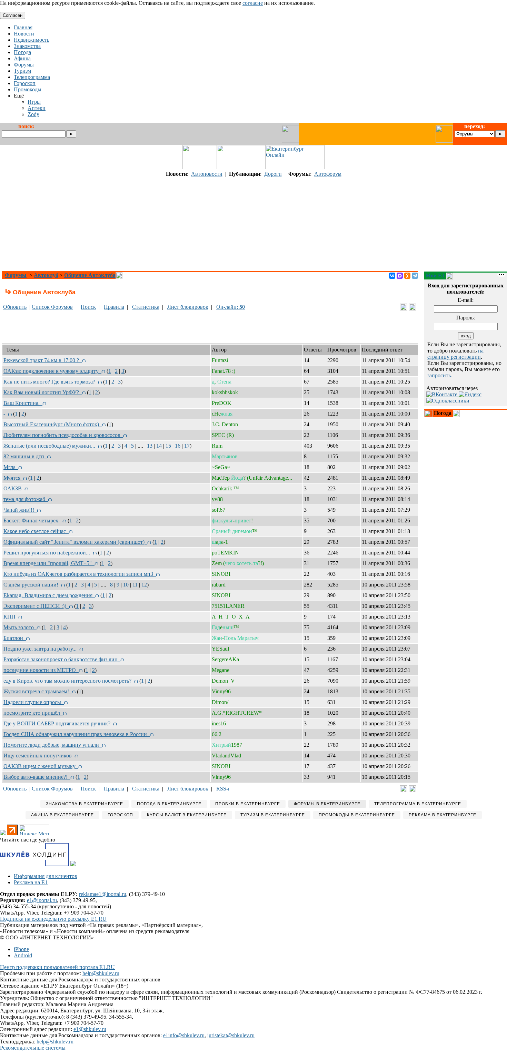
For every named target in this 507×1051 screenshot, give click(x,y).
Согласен (12, 15)
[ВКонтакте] (392, 276)
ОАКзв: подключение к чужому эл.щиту (52, 371)
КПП (10, 617)
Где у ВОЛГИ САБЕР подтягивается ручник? (58, 723)
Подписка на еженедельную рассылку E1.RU (53, 919)
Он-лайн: (230, 307)
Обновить (15, 307)
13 (149, 446)
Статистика (145, 307)
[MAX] (400, 276)
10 (126, 585)
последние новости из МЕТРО (41, 670)
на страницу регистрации (455, 354)
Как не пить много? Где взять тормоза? (50, 382)
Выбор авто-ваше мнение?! (36, 777)
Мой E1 (435, 275)
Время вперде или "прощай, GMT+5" (49, 563)
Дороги (273, 174)
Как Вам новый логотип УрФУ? (42, 392)
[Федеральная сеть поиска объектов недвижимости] (73, 864)
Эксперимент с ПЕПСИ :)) (36, 606)
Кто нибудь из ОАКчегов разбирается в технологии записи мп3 (79, 574)
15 (168, 446)
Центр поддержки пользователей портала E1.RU (57, 967)
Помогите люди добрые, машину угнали (52, 745)
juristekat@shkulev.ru (231, 1035)
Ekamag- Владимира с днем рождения (49, 595)
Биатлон (14, 638)
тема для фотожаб (25, 499)
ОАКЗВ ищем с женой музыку (40, 766)
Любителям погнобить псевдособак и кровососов (63, 435)
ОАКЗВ (13, 488)
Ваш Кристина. (22, 403)
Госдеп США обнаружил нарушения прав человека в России (76, 734)
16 (177, 446)
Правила (114, 307)
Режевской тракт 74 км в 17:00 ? (42, 360)
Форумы (16, 275)
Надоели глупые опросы (33, 702)
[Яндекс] (470, 394)
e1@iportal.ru (42, 900)
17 (187, 446)
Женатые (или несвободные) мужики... (50, 446)
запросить (439, 375)
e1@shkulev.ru (89, 1029)
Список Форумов (52, 307)
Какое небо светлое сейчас (36, 531)
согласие (252, 3)
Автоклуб (46, 275)
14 (159, 446)
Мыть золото (20, 627)
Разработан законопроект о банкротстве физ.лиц (61, 659)
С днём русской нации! (32, 585)
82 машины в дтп (25, 456)
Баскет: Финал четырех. (32, 520)
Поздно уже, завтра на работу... (41, 649)
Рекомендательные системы (33, 1048)
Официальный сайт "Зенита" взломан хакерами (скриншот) (75, 542)
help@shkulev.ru (100, 973)
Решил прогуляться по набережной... (48, 552)
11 (135, 585)
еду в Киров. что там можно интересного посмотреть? (68, 681)
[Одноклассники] (407, 276)
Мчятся (13, 478)
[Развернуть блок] (428, 413)
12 (144, 585)
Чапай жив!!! (20, 510)
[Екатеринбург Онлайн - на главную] (295, 167)
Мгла (10, 467)
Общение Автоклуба (90, 275)
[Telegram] (415, 276)
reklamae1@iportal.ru (102, 894)
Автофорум (327, 174)
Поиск (88, 307)
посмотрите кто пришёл (33, 713)
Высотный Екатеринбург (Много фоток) (52, 424)
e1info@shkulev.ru (184, 1035)
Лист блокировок (187, 307)
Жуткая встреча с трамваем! (37, 691)
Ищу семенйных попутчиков (38, 755)
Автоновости (206, 174)
